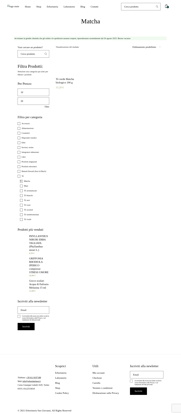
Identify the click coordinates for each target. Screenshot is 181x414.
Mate (26, 186)
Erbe (23, 143)
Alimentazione (28, 128)
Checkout (97, 378)
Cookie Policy (62, 393)
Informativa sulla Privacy (34, 318)
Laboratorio (60, 378)
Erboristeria (60, 373)
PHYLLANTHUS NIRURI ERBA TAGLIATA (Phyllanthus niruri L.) (38, 243)
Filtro (47, 107)
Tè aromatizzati (30, 191)
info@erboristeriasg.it (32, 381)
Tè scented (28, 210)
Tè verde (27, 219)
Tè (23, 176)
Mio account (98, 373)
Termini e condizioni (102, 388)
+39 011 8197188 (33, 377)
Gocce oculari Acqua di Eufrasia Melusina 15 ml (38, 284)
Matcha (27, 181)
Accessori (26, 123)
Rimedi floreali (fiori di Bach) (34, 171)
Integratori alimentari (30, 152)
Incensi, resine (28, 147)
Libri (24, 157)
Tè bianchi (28, 195)
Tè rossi (27, 205)
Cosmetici (26, 133)
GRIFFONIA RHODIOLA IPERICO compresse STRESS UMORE (38, 265)
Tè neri (27, 200)
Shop (57, 388)
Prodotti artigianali (29, 162)
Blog (57, 383)
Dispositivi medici (29, 138)
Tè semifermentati (31, 215)
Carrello (96, 383)
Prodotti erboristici (29, 166)
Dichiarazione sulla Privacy (105, 393)
